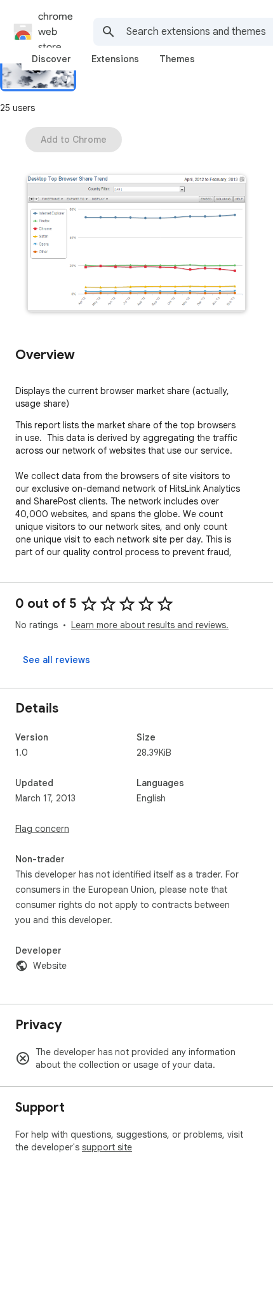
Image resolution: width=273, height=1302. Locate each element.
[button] (136, 244)
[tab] (51, 59)
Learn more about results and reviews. (150, 625)
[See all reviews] (56, 660)
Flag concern (42, 828)
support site (107, 1147)
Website (50, 965)
